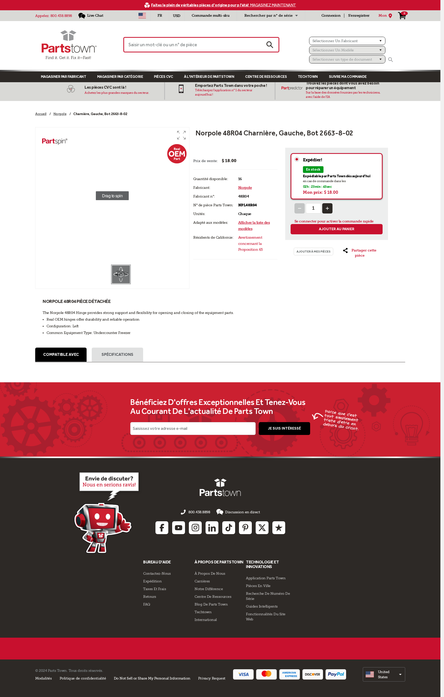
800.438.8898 (61, 16)
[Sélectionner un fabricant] (347, 41)
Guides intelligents (262, 606)
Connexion (331, 15)
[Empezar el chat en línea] (107, 512)
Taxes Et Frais (154, 589)
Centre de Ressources (266, 77)
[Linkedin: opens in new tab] (212, 527)
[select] (384, 674)
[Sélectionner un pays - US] (142, 15)
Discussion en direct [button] (242, 512)
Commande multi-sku (210, 15)
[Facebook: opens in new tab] (161, 527)
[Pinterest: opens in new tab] (245, 527)
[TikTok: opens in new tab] (228, 527)
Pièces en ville (258, 586)
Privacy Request (211, 678)
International (206, 620)
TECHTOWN (308, 77)
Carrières (202, 581)
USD (176, 16)
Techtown (203, 612)
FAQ (146, 604)
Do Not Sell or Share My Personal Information (152, 678)
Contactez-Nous (157, 573)
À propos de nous (210, 573)
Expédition (152, 581)
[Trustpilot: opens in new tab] (278, 527)
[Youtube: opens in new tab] (178, 527)
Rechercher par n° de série (268, 15)
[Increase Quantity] (327, 208)
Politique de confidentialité (83, 678)
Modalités (43, 678)
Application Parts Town (265, 578)
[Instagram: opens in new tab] (195, 527)
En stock (313, 169)
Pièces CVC (163, 77)
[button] (181, 135)
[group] (112, 195)
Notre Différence (209, 589)
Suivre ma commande (348, 77)
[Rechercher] (390, 59)
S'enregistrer (358, 15)
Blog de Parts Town (211, 604)
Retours (149, 596)
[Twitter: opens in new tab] (262, 527)
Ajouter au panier (336, 229)
